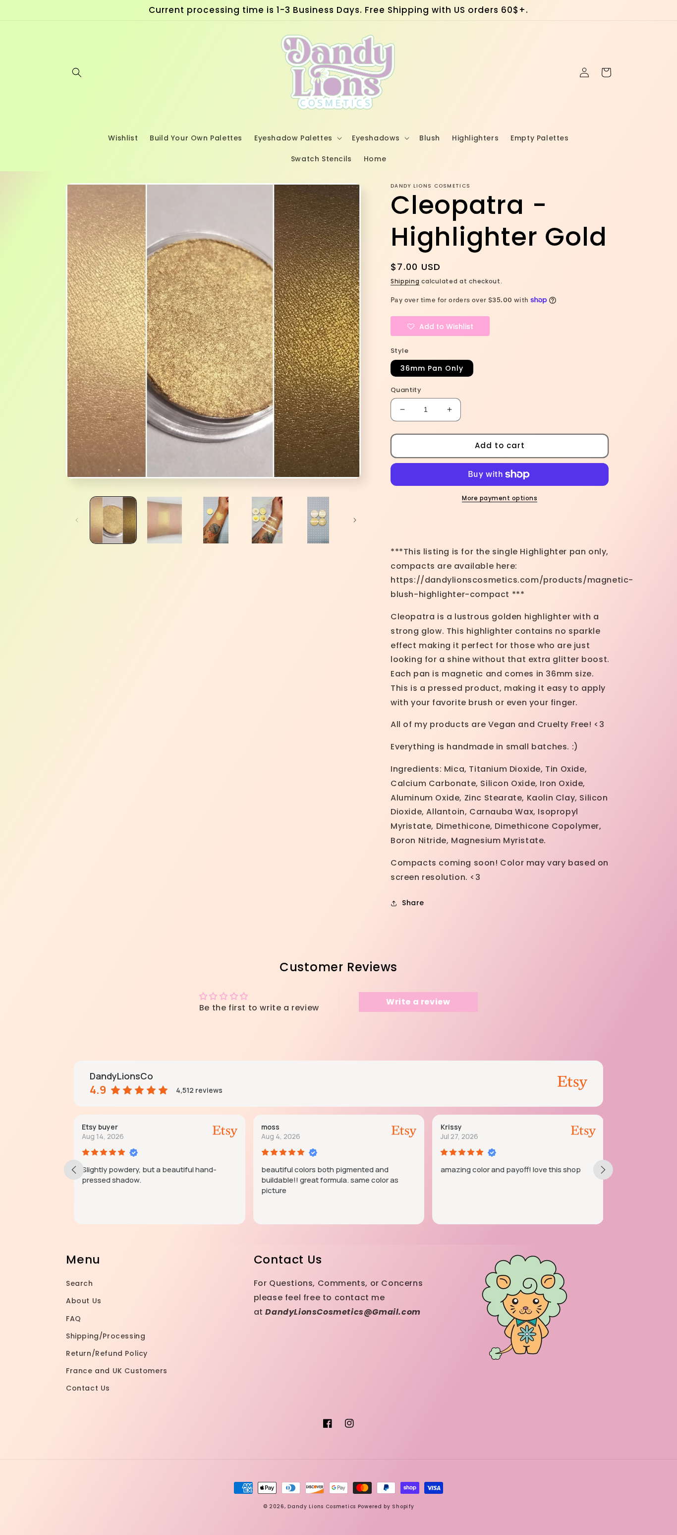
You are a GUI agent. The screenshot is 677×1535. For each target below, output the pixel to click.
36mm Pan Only (431, 368)
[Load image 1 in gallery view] (113, 520)
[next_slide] (603, 1170)
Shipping (405, 281)
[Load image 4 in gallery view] (267, 520)
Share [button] (413, 903)
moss (270, 1127)
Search (79, 1283)
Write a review (418, 1001)
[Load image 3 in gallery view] (216, 520)
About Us (84, 1301)
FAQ (73, 1319)
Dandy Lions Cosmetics (321, 1506)
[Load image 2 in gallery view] (164, 520)
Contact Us (88, 1388)
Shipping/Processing (105, 1336)
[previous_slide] (74, 1170)
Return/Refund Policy (107, 1353)
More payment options (499, 498)
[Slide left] (77, 520)
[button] (77, 72)
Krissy (450, 1127)
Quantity (406, 390)
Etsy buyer (100, 1127)
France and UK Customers (117, 1371)
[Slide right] (355, 520)
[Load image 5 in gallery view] (318, 520)
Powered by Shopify (386, 1506)
